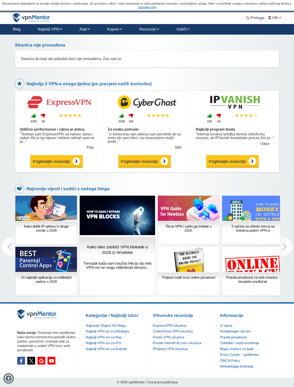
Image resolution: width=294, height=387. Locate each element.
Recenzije (147, 29)
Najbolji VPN (48, 29)
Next (283, 246)
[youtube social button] (51, 361)
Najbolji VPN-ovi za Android (106, 349)
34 (218, 121)
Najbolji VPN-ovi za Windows (107, 331)
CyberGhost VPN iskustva (173, 331)
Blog (16, 29)
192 (131, 121)
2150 (122, 121)
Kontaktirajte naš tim (235, 331)
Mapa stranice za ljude (237, 349)
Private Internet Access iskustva (177, 343)
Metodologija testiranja (236, 366)
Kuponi (113, 29)
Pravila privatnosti (233, 337)
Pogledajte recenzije (51, 161)
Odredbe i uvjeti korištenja (239, 343)
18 (43, 121)
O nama (226, 325)
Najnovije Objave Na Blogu (106, 325)
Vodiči (181, 29)
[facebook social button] (21, 361)
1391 (34, 121)
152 (209, 121)
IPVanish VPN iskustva (170, 349)
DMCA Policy (230, 360)
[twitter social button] (31, 361)
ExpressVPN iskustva (169, 325)
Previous (11, 246)
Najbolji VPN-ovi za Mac (104, 337)
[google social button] (41, 361)
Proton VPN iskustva (168, 337)
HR (275, 18)
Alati (83, 29)
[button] (9, 378)
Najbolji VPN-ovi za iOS (103, 343)
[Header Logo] (31, 17)
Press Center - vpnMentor (239, 355)
